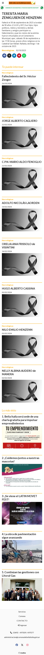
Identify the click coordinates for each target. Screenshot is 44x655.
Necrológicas (8, 50)
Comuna (22, 616)
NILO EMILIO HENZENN (17, 329)
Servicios (22, 612)
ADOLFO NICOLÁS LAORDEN (20, 203)
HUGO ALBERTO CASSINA (18, 288)
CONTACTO (22, 620)
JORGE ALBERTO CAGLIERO (19, 120)
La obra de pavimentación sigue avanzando (19, 535)
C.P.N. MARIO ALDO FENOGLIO (22, 161)
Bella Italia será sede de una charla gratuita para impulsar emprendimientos (20, 420)
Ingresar (23, 625)
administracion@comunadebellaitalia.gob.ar (22, 637)
